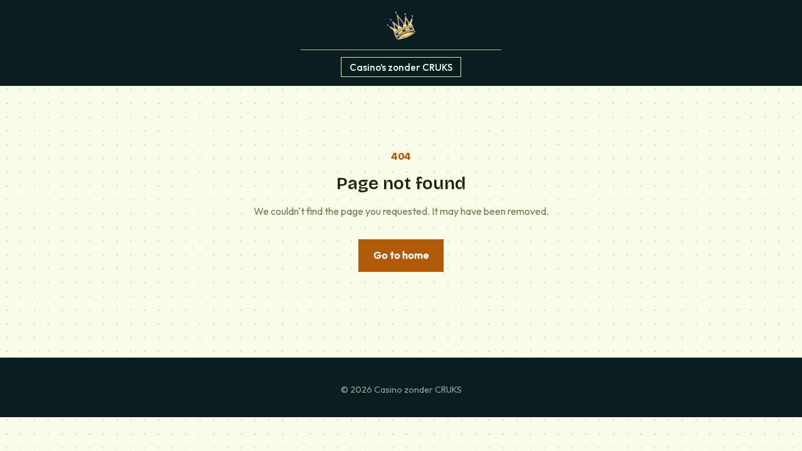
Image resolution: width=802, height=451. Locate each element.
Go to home (401, 255)
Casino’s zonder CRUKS (401, 67)
